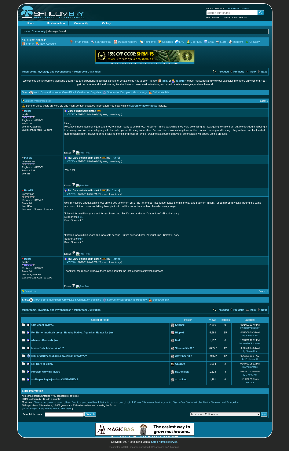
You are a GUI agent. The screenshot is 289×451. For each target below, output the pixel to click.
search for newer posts (143, 105)
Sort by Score (52, 408)
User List (196, 41)
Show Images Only (33, 408)
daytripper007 (183, 356)
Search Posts (103, 41)
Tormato (215, 402)
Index (252, 71)
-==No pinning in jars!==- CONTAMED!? (54, 379)
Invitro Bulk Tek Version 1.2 (47, 348)
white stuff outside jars (45, 340)
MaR (178, 340)
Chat (211, 41)
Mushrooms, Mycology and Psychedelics (46, 71)
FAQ (181, 41)
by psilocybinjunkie (250, 327)
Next (263, 71)
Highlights (150, 41)
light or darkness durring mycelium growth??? (59, 356)
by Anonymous (250, 335)
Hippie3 (179, 332)
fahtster (102, 402)
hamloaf (159, 402)
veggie (83, 402)
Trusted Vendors (127, 41)
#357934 (71, 161)
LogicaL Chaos (133, 402)
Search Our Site (215, 8)
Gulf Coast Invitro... (42, 325)
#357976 (71, 262)
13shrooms (148, 402)
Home (30, 23)
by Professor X (250, 359)
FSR (80, 216)
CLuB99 (180, 363)
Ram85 (116, 258)
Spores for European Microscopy (127, 92)
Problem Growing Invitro (45, 371)
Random (238, 41)
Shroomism (39, 402)
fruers (115, 157)
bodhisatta (204, 402)
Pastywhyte (192, 402)
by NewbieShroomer (249, 343)
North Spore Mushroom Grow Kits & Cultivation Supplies (67, 92)
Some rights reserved (164, 441)
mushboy (92, 402)
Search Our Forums (238, 8)
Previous (238, 71)
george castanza (55, 402)
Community (81, 23)
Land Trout (226, 402)
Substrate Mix (161, 92)
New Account (213, 17)
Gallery (106, 23)
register (181, 81)
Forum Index (81, 41)
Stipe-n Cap (179, 402)
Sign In (30, 43)
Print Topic (66, 408)
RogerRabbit (71, 402)
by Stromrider (250, 351)
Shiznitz (179, 325)
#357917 (71, 114)
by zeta (250, 382)
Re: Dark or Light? (42, 363)
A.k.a (235, 402)
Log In (227, 17)
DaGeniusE (182, 371)
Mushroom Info (56, 23)
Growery (254, 41)
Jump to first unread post (38, 101)
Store (223, 41)
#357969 (71, 194)
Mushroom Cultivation (87, 71)
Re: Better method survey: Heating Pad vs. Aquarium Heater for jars (72, 332)
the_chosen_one (115, 402)
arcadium (181, 379)
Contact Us (240, 17)
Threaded (223, 71)
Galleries (167, 41)
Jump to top (31, 291)
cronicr (167, 402)
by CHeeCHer (250, 374)
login (165, 81)
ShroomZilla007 (184, 348)
